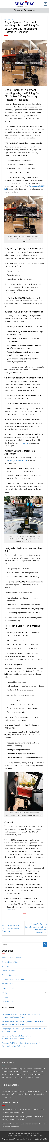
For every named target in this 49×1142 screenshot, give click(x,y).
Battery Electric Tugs (10, 962)
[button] (3, 4)
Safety (4, 992)
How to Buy (38, 1135)
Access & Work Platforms (12, 958)
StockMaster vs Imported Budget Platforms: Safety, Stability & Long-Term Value (23, 1022)
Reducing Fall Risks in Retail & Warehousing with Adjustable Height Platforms (21, 1044)
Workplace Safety (9, 1001)
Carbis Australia (8, 971)
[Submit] (45, 944)
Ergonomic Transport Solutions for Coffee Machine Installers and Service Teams (23, 1015)
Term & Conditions (14, 1135)
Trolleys (5, 997)
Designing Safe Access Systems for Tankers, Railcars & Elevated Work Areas (24, 1030)
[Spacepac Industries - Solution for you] (24, 4)
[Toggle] (46, 970)
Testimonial (27, 1135)
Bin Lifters (6, 966)
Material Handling (11, 19)
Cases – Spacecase (10, 975)
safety (25, 443)
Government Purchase (18, 1134)
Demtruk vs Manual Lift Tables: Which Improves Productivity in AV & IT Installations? (21, 1037)
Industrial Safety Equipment (13, 979)
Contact (7, 910)
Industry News (7, 984)
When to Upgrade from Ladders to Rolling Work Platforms (12, 928)
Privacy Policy (33, 1134)
